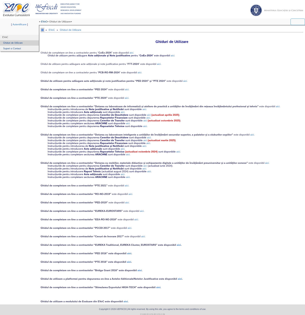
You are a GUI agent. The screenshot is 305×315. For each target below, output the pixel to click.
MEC (276, 10)
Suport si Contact (12, 48)
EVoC (16, 9)
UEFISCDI (58, 9)
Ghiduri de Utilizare (13, 43)
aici (131, 52)
